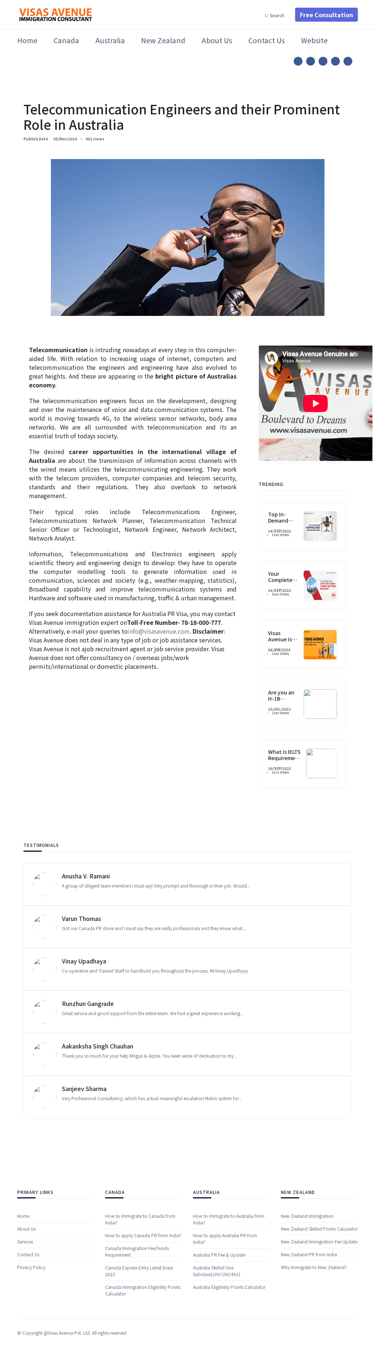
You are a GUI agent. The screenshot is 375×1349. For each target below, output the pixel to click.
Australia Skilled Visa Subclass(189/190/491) (216, 1270)
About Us (216, 40)
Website (314, 40)
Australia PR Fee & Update (219, 1255)
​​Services (25, 1241)
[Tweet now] (310, 61)
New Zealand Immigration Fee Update (319, 1241)
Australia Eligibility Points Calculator (229, 1287)
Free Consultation (326, 14)
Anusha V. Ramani (86, 875)
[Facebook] (298, 61)
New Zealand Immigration (307, 1216)
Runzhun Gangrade (88, 1003)
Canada (66, 40)
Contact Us (266, 40)
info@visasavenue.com (159, 631)
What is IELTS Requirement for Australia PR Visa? (284, 761)
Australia (110, 40)
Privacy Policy (31, 1267)
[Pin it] (323, 61)
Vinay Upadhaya (84, 961)
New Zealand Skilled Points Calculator (319, 1228)
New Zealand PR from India (309, 1254)
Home (27, 40)
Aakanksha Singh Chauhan (97, 1046)
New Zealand (163, 40)
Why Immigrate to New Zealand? (314, 1267)
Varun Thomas (81, 918)
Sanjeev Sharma (84, 1088)
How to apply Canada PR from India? (143, 1235)
